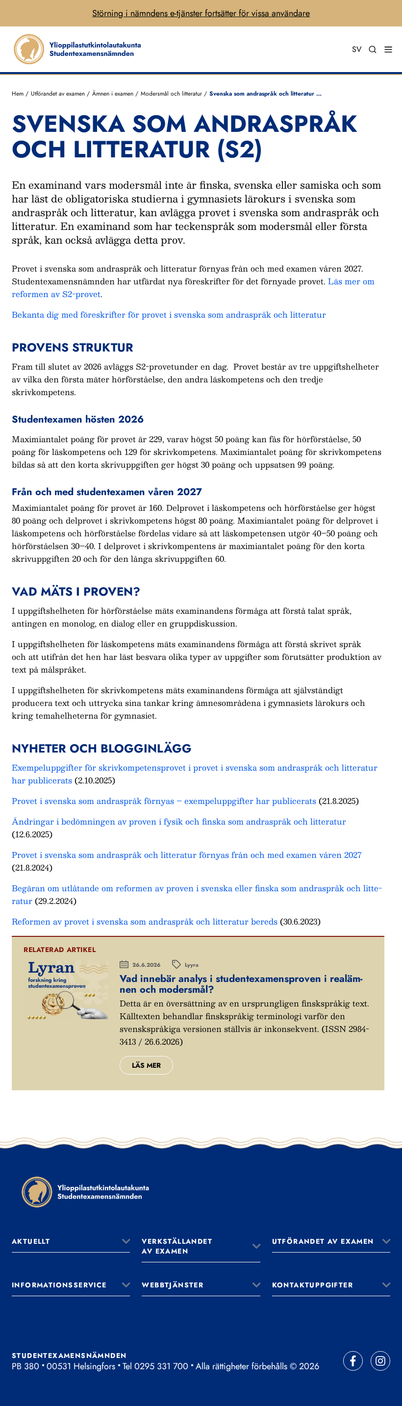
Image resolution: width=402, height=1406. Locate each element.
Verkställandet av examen (177, 1246)
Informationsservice (59, 1285)
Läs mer (146, 1065)
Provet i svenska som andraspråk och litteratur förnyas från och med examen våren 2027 (186, 854)
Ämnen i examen (113, 93)
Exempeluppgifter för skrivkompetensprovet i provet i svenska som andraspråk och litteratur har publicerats (194, 774)
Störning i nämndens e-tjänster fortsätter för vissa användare (201, 13)
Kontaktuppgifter (312, 1285)
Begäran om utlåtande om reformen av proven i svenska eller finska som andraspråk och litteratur (197, 894)
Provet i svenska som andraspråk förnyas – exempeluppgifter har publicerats (164, 800)
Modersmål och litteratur (172, 93)
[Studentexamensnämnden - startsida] (85, 1191)
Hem (18, 93)
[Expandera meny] (126, 1241)
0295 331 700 (161, 1366)
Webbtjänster (172, 1285)
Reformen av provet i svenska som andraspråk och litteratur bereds (144, 921)
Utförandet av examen (58, 93)
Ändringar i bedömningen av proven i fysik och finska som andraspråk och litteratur (179, 821)
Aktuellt (31, 1241)
